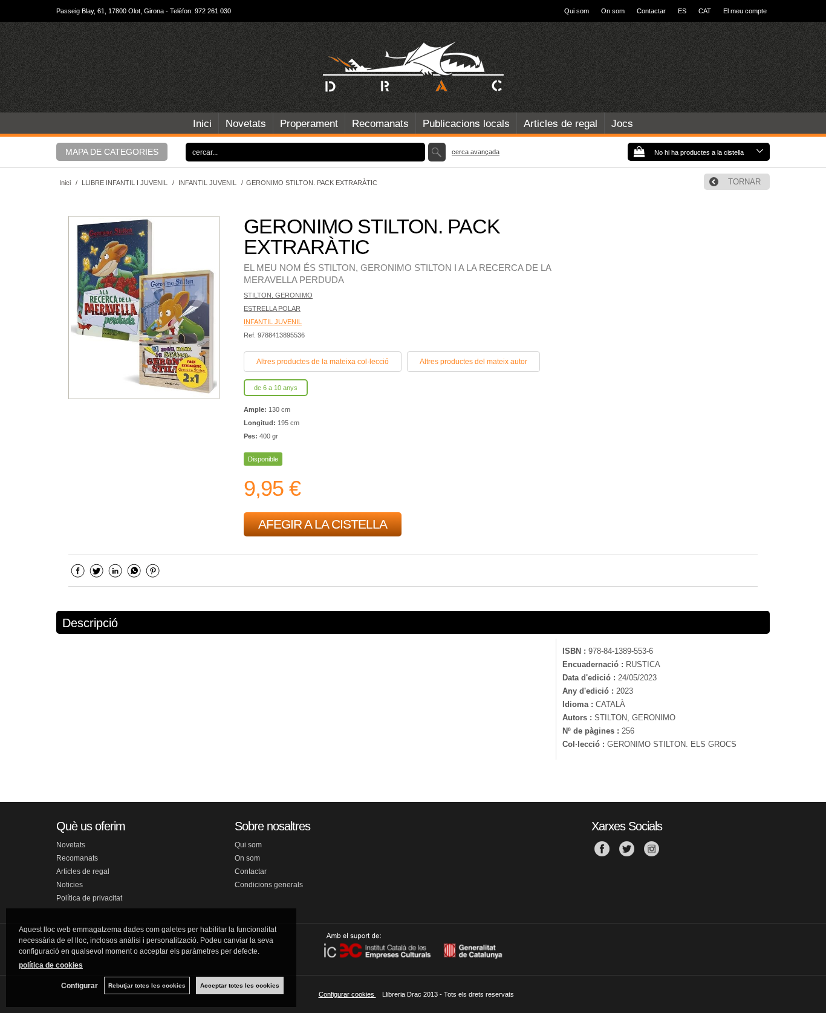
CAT (704, 11)
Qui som (576, 11)
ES (682, 11)
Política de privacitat (89, 898)
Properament (309, 123)
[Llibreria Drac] (413, 67)
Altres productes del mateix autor (473, 361)
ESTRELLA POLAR (272, 308)
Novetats (246, 123)
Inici (202, 123)
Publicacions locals (466, 123)
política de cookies (51, 965)
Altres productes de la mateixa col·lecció (322, 361)
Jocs (622, 123)
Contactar (651, 11)
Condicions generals (269, 885)
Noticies (69, 885)
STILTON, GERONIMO (278, 295)
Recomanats (380, 123)
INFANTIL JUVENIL (273, 321)
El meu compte (745, 11)
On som (613, 11)
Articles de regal (560, 123)
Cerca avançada (475, 151)
